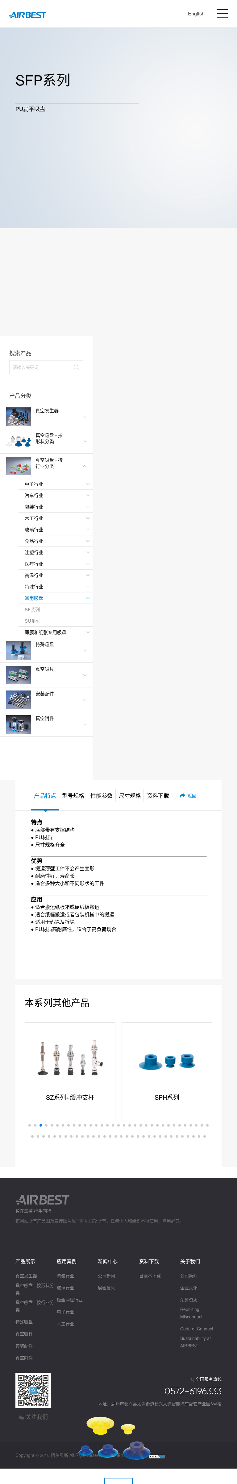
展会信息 (106, 1287)
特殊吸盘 (24, 1321)
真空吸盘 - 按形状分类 (34, 1289)
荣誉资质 (189, 1299)
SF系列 (32, 609)
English (196, 13)
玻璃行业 (65, 1287)
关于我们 (190, 1261)
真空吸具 (24, 1333)
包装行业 (65, 1275)
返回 (192, 795)
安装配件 (24, 1345)
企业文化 (189, 1287)
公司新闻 (106, 1275)
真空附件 (24, 1357)
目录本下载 (150, 1275)
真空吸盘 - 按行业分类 (34, 1306)
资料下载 (149, 1261)
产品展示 (25, 1261)
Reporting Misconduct (191, 1313)
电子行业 (65, 1312)
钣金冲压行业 (70, 1299)
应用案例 (67, 1261)
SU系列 (32, 620)
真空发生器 (26, 1275)
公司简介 (189, 1275)
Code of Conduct (196, 1328)
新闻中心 (108, 1261)
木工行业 (65, 1324)
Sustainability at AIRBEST (195, 1342)
